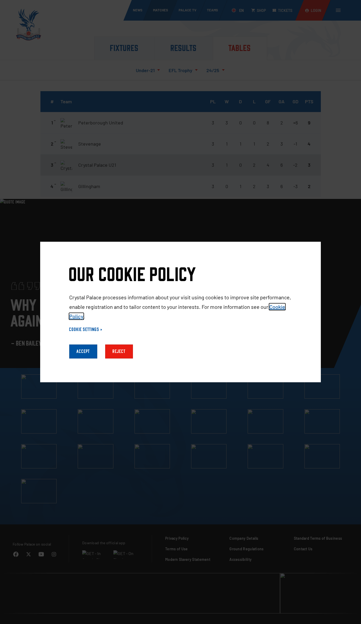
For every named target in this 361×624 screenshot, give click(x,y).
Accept (83, 351)
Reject (119, 351)
